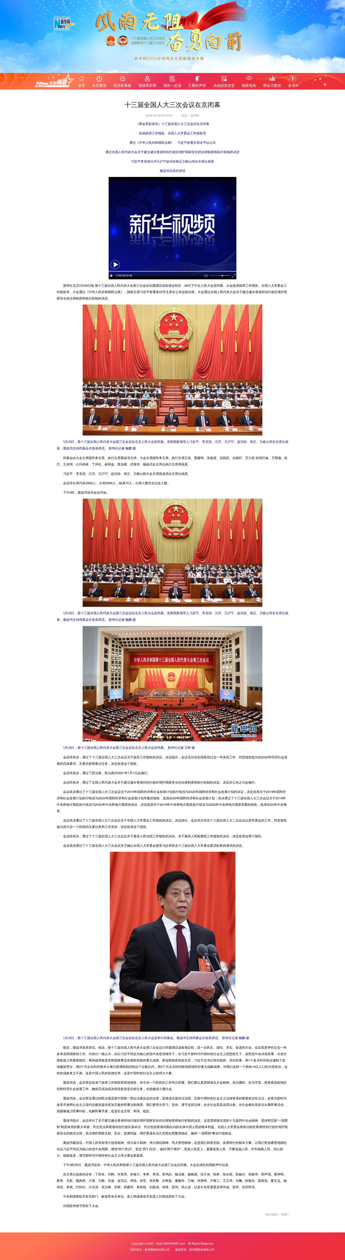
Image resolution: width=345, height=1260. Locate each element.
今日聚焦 (99, 85)
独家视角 (249, 85)
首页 (81, 85)
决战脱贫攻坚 (224, 85)
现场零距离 (147, 85)
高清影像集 (122, 85)
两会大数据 (272, 85)
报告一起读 (172, 85)
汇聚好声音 (197, 85)
